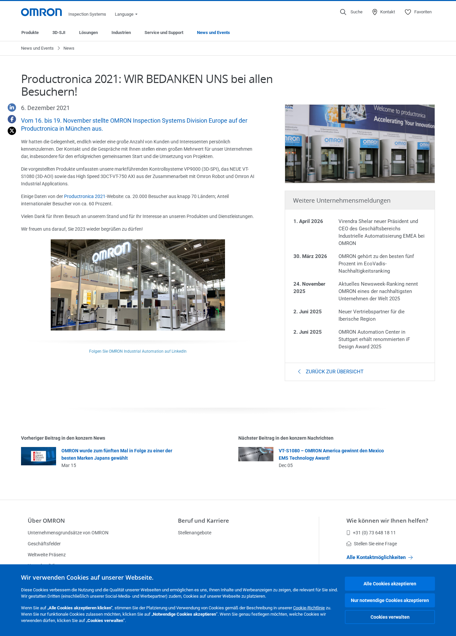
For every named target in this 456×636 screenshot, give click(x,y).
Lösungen (88, 32)
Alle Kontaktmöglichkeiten (376, 557)
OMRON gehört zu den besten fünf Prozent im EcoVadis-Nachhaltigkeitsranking (376, 263)
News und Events (213, 32)
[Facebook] (9, 119)
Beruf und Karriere (203, 520)
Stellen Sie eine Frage (375, 543)
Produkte (30, 32)
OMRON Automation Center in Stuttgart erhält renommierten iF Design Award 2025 (374, 339)
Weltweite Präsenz (47, 554)
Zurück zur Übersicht (334, 372)
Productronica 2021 (84, 196)
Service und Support (164, 32)
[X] (9, 131)
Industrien (121, 32)
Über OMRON (46, 520)
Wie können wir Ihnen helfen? (387, 520)
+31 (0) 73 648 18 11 (374, 532)
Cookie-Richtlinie (309, 607)
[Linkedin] (9, 107)
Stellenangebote (194, 532)
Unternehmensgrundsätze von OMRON (68, 532)
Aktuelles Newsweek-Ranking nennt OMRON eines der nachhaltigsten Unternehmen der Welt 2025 (378, 291)
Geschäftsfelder (44, 543)
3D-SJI (58, 32)
